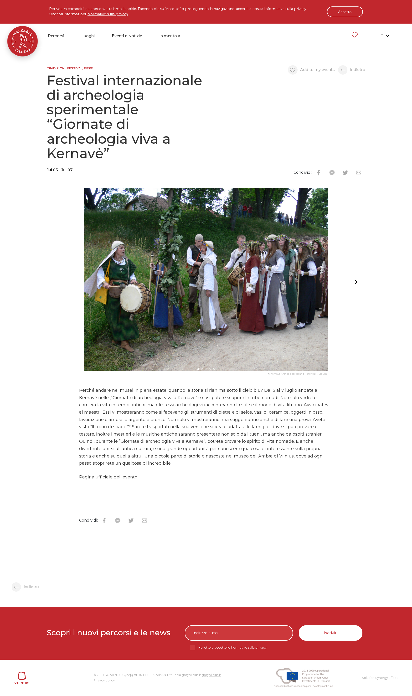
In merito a (169, 35)
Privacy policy (104, 680)
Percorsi (56, 35)
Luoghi (88, 35)
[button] (355, 282)
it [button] (381, 35)
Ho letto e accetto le (232, 647)
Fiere (88, 68)
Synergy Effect (386, 678)
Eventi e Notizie (127, 35)
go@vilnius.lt (211, 675)
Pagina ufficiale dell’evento (108, 477)
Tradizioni (56, 68)
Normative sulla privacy (108, 14)
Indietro (357, 69)
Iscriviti (331, 632)
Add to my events (317, 69)
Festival (74, 68)
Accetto (345, 12)
